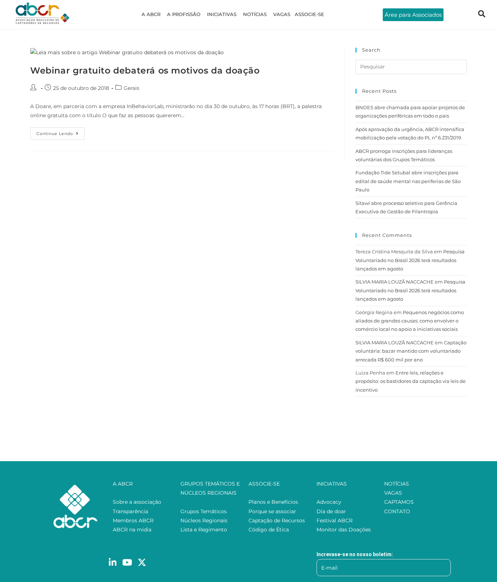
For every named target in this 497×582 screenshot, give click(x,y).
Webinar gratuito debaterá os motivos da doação (145, 70)
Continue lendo (60, 131)
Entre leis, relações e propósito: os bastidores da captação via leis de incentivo (410, 381)
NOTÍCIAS (255, 14)
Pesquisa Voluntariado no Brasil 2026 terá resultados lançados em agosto (410, 260)
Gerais (131, 88)
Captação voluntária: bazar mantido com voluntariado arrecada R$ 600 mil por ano (410, 351)
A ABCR (151, 14)
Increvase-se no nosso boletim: (355, 554)
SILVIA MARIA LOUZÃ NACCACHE (394, 282)
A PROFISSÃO (183, 14)
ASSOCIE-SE (309, 14)
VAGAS (281, 14)
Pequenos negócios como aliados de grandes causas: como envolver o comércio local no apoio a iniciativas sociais (409, 320)
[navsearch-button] (481, 14)
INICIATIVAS (221, 14)
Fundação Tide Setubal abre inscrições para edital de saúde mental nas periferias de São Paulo (408, 181)
